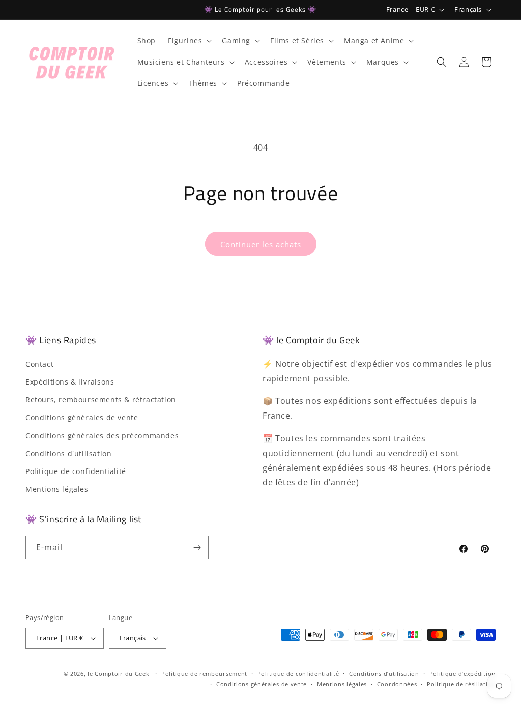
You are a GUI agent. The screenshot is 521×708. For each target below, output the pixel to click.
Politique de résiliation (461, 684)
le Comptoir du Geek (118, 673)
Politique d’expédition (462, 673)
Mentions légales (57, 489)
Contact (39, 364)
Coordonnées (397, 684)
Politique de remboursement (204, 673)
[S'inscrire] (197, 547)
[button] (189, 40)
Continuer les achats (260, 244)
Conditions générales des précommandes (102, 435)
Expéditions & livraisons (69, 382)
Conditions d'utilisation (68, 453)
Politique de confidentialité (75, 471)
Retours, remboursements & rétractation (100, 399)
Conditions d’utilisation (384, 673)
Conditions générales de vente (81, 417)
